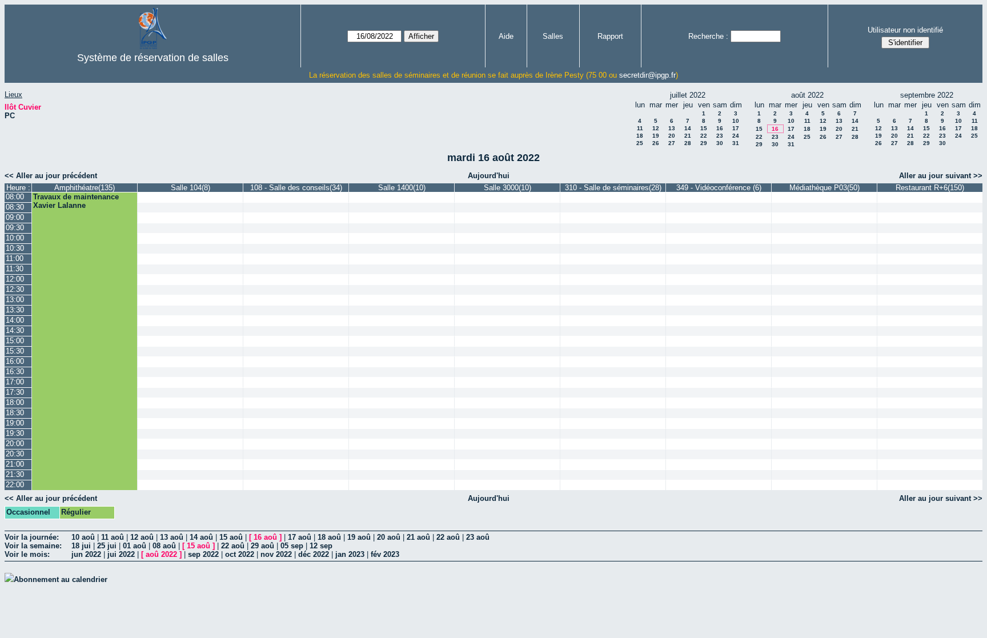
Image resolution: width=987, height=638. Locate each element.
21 (687, 136)
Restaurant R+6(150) (930, 187)
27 (671, 143)
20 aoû (388, 537)
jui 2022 (121, 554)
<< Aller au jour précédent (51, 175)
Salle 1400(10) (402, 187)
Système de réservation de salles (152, 57)
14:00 (15, 320)
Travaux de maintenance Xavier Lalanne (76, 201)
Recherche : (708, 36)
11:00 (14, 258)
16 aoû (265, 537)
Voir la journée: (32, 537)
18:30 (15, 412)
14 (687, 128)
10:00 (15, 238)
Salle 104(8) (190, 187)
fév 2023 (385, 554)
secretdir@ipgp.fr (647, 75)
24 (735, 136)
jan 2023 (349, 554)
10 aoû (83, 537)
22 (703, 136)
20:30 (15, 454)
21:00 (15, 464)
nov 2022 (276, 554)
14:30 (15, 330)
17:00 (15, 382)
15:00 (15, 340)
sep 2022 (203, 554)
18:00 (15, 402)
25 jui (107, 545)
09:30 (15, 227)
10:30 (15, 248)
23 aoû (478, 537)
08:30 (15, 207)
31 (735, 143)
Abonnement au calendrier (60, 579)
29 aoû (262, 545)
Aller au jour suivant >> (940, 175)
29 (703, 143)
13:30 (15, 310)
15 (703, 128)
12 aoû (142, 537)
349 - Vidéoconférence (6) (718, 187)
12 (655, 128)
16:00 (15, 361)
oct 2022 (239, 554)
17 (735, 128)
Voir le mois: (27, 554)
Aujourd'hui (488, 175)
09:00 (15, 217)
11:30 (14, 268)
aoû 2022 (161, 554)
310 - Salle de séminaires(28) (613, 187)
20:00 (15, 443)
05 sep (291, 545)
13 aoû (171, 537)
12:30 (15, 289)
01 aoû (134, 545)
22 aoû (448, 537)
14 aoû (201, 537)
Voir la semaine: (33, 545)
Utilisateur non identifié (905, 30)
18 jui (81, 545)
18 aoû (329, 537)
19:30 (15, 433)
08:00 (15, 196)
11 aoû (112, 537)
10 (735, 121)
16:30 (15, 371)
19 (655, 136)
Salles (553, 36)
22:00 (15, 484)
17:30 (15, 392)
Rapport (610, 36)
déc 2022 (313, 554)
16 (719, 128)
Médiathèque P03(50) (824, 187)
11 (640, 128)
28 (687, 143)
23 (719, 136)
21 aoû (418, 537)
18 (639, 136)
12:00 (15, 279)
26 (655, 143)
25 (639, 143)
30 (719, 143)
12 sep (321, 545)
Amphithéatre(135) (84, 187)
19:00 (15, 423)
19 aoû (359, 537)
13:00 (15, 299)
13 (671, 128)
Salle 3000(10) (507, 187)
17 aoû (299, 537)
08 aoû (164, 545)
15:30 (15, 351)
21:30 (15, 474)
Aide (506, 36)
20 (671, 136)
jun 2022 (86, 554)
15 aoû (231, 537)
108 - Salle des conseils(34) (296, 187)
